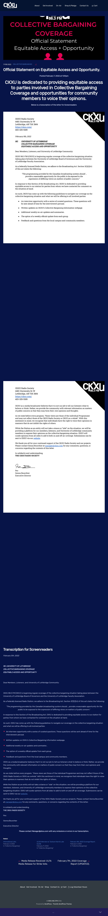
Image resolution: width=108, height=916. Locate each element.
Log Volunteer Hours (78, 887)
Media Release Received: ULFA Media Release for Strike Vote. (34, 862)
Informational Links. (9, 842)
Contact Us (84, 6)
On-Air (58, 6)
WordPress (48, 904)
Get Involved (48, 6)
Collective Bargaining (22, 64)
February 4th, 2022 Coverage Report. (82, 842)
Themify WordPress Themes (62, 904)
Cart (95, 6)
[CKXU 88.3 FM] (10, 7)
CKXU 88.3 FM (53, 901)
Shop (47, 887)
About (37, 6)
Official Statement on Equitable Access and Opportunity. (51, 69)
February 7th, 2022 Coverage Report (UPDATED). (74, 862)
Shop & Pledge (70, 6)
